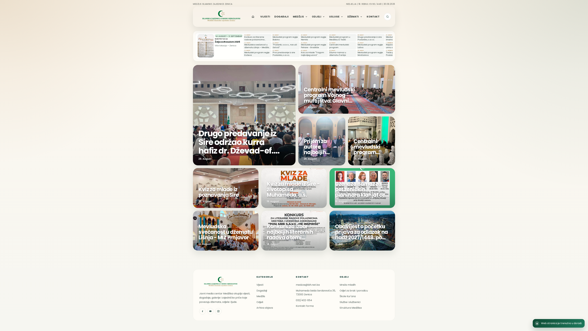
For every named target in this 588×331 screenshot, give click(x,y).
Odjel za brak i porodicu (354, 290)
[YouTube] (210, 311)
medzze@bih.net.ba (308, 285)
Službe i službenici (350, 302)
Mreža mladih (348, 285)
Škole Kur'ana (348, 296)
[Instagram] (218, 311)
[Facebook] (202, 311)
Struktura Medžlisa (351, 308)
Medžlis (260, 296)
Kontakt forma (305, 306)
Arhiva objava (264, 308)
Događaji (261, 290)
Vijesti (259, 285)
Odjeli (259, 302)
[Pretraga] (387, 16)
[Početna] (253, 16)
